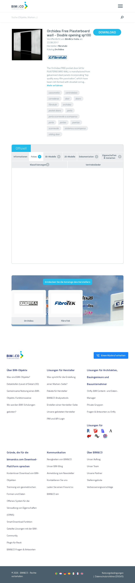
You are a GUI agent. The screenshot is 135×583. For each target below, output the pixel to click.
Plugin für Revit (14, 542)
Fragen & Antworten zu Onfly (101, 411)
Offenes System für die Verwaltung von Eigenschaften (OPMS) (22, 507)
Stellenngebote (94, 480)
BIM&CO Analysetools (57, 398)
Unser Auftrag (93, 459)
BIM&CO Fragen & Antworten (21, 549)
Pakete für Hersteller (57, 391)
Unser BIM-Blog (55, 466)
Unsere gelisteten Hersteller (61, 411)
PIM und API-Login (56, 418)
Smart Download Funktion (19, 521)
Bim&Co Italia (72, 39)
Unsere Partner (94, 473)
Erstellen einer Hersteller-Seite (62, 404)
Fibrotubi (62, 46)
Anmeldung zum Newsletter (60, 473)
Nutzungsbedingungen (112, 573)
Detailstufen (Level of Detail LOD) (23, 384)
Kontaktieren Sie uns (57, 480)
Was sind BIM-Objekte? (18, 377)
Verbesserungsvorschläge (100, 487)
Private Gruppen (95, 404)
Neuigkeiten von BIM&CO (59, 459)
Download (107, 32)
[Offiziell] (21, 148)
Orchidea (59, 49)
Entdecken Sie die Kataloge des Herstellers (67, 282)
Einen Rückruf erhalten (113, 355)
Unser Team (93, 466)
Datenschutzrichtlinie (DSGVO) (109, 576)
